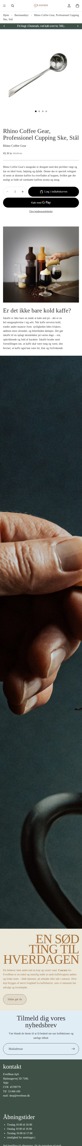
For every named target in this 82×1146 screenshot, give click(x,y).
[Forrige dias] (4, 26)
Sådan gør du (15, 999)
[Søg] (12, 6)
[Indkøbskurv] (77, 6)
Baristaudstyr (21, 15)
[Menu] (4, 5)
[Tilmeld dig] (73, 1049)
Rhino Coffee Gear (14, 145)
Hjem (6, 15)
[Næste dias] (78, 26)
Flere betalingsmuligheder (41, 211)
